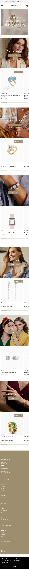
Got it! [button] (14, 566)
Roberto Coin (5, 163)
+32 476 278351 (4, 463)
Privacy (2, 539)
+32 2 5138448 (4, 462)
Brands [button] (3, 503)
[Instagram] (4, 551)
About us (3, 532)
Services (3, 534)
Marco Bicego (5, 93)
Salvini (3, 370)
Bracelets (3, 484)
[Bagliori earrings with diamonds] (12, 358)
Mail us (2, 465)
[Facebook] (2, 551)
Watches (3, 495)
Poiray (3, 230)
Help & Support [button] (6, 525)
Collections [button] (5, 479)
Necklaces (3, 490)
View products (14, 55)
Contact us (3, 530)
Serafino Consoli (7, 436)
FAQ (2, 536)
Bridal (2, 497)
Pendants (3, 493)
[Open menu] (3, 6)
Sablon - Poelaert (5, 468)
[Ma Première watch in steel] (12, 218)
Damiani (3, 302)
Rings (2, 488)
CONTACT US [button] (5, 455)
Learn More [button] (5, 562)
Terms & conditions (5, 541)
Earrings (3, 486)
